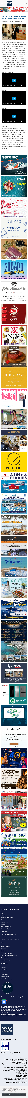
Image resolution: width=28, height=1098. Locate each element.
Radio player (4, 969)
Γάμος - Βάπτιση (4, 931)
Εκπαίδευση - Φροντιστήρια (7, 917)
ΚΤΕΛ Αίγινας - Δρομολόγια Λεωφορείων (10, 939)
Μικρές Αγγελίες (4, 936)
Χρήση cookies (4, 948)
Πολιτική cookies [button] (11, 1090)
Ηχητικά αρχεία (4, 974)
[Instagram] (24, 3)
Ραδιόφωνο (3, 967)
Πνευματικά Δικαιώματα (6, 953)
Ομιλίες (11, 21)
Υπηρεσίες (3, 924)
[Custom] (26, 3)
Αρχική (2, 913)
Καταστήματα (4, 919)
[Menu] (2, 3)
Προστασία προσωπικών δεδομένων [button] (10, 1091)
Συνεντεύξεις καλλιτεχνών (7, 978)
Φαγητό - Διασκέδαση (6, 926)
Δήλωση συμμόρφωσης (6, 957)
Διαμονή (3, 915)
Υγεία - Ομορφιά (4, 922)
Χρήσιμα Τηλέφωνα (5, 946)
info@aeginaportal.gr (21, 1062)
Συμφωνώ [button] (8, 1094)
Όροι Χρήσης (4, 951)
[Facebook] (22, 3)
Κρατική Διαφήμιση (5, 960)
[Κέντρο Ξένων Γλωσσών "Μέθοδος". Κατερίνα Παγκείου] (14, 9)
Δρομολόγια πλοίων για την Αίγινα (8, 934)
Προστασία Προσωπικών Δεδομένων (9, 955)
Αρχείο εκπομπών (5, 976)
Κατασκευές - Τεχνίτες (6, 928)
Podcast (3, 972)
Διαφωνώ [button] (20, 1094)
